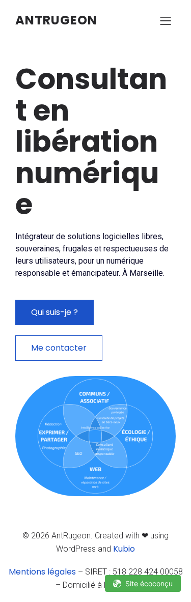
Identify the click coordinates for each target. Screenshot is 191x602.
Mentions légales (42, 572)
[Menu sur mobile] (165, 20)
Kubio (124, 549)
